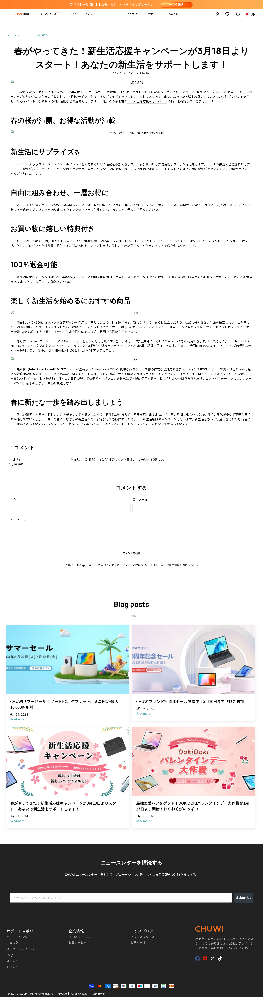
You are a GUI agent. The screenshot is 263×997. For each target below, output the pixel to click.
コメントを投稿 (131, 553)
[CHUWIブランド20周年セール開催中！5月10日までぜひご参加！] (193, 659)
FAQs (10, 954)
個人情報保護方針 (44, 993)
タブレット (91, 14)
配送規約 (12, 966)
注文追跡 (12, 942)
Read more (17, 719)
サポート (153, 14)
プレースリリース (142, 936)
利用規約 (174, 565)
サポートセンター (18, 936)
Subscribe (243, 897)
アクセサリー (132, 14)
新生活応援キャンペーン (150, 101)
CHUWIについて (79, 936)
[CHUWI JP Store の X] (212, 958)
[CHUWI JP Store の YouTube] (205, 958)
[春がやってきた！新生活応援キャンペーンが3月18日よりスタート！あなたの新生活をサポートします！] (67, 761)
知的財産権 (99, 993)
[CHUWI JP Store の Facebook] (197, 958)
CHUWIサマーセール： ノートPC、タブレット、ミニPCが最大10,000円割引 (64, 704)
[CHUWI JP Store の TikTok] (220, 958)
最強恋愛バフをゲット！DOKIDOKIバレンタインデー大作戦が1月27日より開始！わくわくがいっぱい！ (192, 806)
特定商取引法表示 (80, 993)
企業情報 (173, 14)
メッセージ (18, 520)
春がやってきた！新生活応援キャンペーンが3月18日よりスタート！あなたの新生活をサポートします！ (65, 806)
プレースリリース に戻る (30, 34)
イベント (117, 72)
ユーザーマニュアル (20, 948)
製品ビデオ (138, 942)
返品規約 (12, 960)
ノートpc (70, 14)
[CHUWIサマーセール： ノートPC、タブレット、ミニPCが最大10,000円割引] (67, 659)
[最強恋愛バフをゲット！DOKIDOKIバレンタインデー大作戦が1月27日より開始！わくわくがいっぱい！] (193, 761)
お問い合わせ (77, 942)
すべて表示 (131, 615)
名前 (14, 499)
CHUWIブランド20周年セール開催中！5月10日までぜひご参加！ (192, 701)
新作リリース (48, 14)
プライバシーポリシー (147, 565)
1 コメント (130, 72)
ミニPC (110, 14)
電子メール (140, 499)
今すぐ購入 (176, 4)
